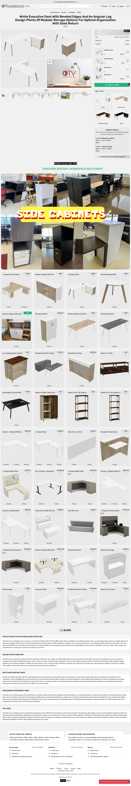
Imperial (63, 780)
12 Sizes (89, 582)
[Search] (90, 6)
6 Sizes (90, 504)
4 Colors (16, 346)
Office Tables (28, 737)
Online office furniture (13, 655)
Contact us (15, 753)
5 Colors (82, 307)
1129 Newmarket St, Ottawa (99, 756)
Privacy (59, 768)
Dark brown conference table (15, 691)
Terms (66, 768)
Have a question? (67, 764)
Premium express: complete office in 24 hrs (66, 2)
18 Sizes (26, 464)
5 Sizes (122, 622)
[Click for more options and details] (102, 54)
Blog (79, 768)
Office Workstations (16, 737)
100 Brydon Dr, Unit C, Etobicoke (62, 756)
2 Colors (74, 504)
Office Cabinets (39, 737)
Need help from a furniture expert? (113, 157)
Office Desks (38, 740)
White (105, 140)
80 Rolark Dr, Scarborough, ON (21, 756)
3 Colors (8, 307)
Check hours (16, 750)
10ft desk (6, 709)
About (52, 768)
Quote (73, 768)
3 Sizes (125, 582)
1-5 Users (16, 464)
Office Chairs (29, 740)
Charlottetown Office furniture (66, 770)
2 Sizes (90, 464)
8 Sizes (57, 504)
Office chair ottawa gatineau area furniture (22, 637)
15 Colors (41, 504)
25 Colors (8, 504)
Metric (68, 780)
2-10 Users (24, 307)
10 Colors (107, 622)
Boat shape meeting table (13, 673)
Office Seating (50, 737)
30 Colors (6, 464)
